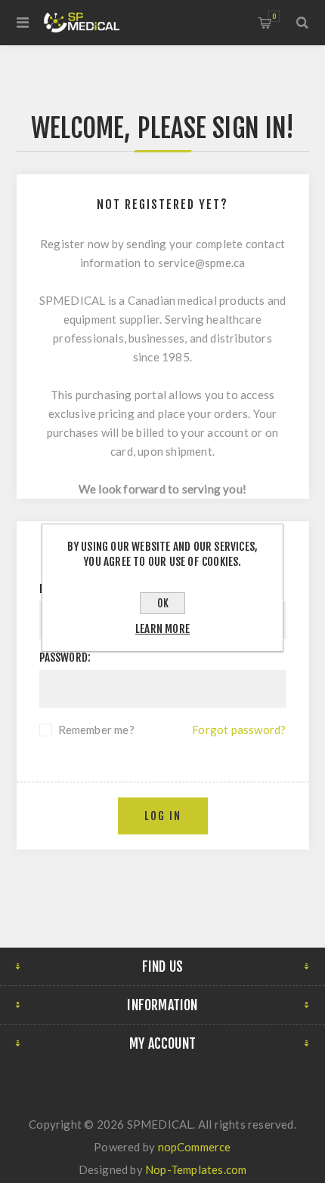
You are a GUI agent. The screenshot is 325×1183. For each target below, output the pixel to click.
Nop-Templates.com (195, 1169)
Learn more (162, 629)
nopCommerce (194, 1147)
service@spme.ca (202, 262)
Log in (162, 816)
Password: (65, 657)
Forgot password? (239, 729)
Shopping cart (274, 16)
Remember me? (96, 729)
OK (163, 603)
